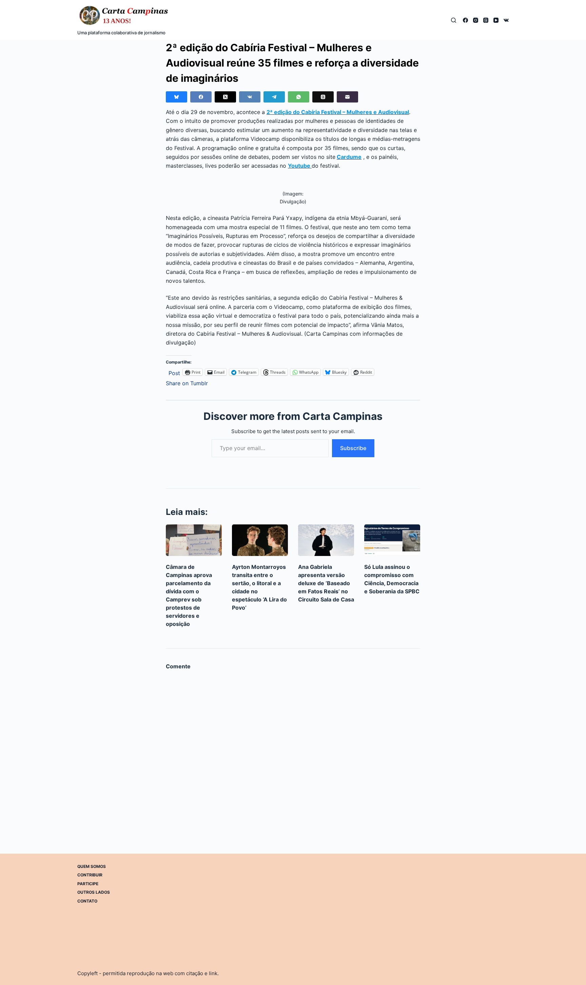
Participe (87, 883)
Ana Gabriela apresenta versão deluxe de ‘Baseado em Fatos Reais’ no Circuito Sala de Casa (326, 583)
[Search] (453, 20)
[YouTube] (496, 20)
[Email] (347, 97)
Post (174, 372)
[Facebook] (465, 20)
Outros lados (93, 892)
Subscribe (353, 448)
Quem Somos (91, 866)
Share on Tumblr (187, 382)
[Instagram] (475, 20)
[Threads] (485, 20)
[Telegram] (274, 97)
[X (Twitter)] (225, 97)
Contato (87, 901)
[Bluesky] (176, 97)
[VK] (506, 20)
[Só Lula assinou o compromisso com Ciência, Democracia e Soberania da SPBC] (392, 540)
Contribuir (89, 874)
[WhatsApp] (298, 97)
